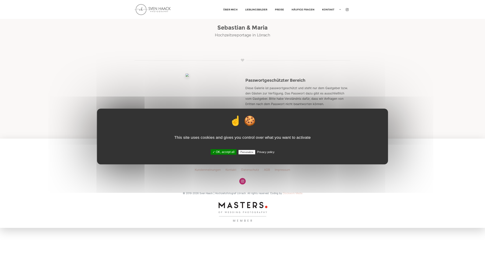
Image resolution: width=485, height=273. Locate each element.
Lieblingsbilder (256, 9)
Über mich (230, 9)
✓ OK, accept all (224, 152)
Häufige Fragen (303, 9)
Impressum (282, 170)
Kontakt (328, 9)
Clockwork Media (292, 193)
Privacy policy (266, 152)
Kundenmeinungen (208, 170)
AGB (267, 170)
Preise (279, 9)
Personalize (246, 152)
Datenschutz (250, 170)
